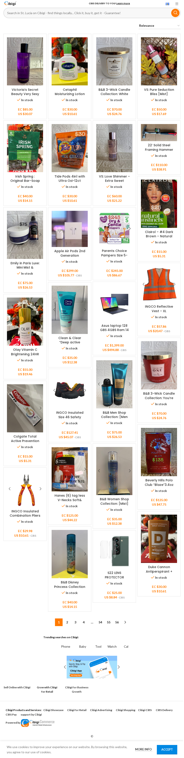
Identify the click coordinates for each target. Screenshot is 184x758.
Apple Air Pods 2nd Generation (69, 253)
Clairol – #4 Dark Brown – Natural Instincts (159, 236)
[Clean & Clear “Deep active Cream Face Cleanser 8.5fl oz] (70, 310)
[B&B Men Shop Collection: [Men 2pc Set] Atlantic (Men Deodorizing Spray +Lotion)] (114, 384)
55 (108, 622)
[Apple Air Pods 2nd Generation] (70, 229)
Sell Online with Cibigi (17, 687)
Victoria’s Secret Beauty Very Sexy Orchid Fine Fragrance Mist (25, 96)
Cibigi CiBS (145, 710)
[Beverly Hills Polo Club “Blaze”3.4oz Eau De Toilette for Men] (159, 452)
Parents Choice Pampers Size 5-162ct (114, 255)
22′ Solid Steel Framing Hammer (159, 147)
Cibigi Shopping (125, 710)
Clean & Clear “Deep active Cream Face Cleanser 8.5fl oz (69, 344)
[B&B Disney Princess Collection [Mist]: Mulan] (70, 554)
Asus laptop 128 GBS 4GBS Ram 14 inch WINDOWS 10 (114, 330)
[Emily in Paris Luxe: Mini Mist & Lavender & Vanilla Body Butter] (25, 235)
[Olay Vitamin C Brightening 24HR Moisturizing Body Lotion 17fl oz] (25, 322)
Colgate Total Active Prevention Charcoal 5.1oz (25, 440)
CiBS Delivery (164, 710)
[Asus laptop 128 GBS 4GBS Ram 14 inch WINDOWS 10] (114, 303)
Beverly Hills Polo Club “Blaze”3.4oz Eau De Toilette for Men (159, 487)
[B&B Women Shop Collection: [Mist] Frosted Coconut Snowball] (114, 471)
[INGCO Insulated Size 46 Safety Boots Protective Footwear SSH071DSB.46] (70, 390)
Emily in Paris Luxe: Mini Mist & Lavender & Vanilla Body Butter (25, 270)
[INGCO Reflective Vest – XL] (159, 284)
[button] (64, 666)
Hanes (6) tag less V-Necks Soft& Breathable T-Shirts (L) (70, 502)
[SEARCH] (175, 13)
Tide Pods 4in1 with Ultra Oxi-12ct (70, 178)
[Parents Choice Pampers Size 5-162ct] (114, 229)
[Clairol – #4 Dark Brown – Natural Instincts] (159, 204)
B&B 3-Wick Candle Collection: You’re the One (159, 398)
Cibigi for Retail (76, 710)
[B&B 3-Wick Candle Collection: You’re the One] (159, 365)
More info (143, 749)
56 (117, 622)
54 (100, 622)
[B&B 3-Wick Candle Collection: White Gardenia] (114, 61)
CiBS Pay (11, 714)
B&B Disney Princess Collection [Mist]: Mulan (69, 586)
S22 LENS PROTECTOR (114, 575)
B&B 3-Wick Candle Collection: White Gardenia (114, 94)
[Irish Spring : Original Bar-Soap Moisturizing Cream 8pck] (25, 148)
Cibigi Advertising (101, 710)
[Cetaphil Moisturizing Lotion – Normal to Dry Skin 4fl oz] (70, 61)
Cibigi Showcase (53, 710)
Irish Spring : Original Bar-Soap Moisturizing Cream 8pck (25, 183)
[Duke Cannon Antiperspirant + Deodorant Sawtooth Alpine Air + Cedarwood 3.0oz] (159, 539)
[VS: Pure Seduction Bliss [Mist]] (159, 61)
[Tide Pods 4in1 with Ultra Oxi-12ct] (70, 148)
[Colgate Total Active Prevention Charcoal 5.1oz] (25, 408)
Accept (167, 749)
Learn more (123, 3)
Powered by (13, 722)
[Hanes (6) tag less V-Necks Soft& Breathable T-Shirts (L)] (70, 469)
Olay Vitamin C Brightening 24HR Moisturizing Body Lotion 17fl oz (25, 356)
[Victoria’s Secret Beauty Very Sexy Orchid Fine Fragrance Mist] (25, 61)
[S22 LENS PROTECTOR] (114, 551)
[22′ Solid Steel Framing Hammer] (159, 132)
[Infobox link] (78, 646)
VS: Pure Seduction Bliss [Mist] (159, 91)
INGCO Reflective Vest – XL (159, 308)
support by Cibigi (31, 714)
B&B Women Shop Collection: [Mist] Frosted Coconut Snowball (114, 506)
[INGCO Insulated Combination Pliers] (25, 489)
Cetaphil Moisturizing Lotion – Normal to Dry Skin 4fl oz (70, 96)
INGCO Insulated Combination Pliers (25, 513)
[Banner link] (92, 667)
